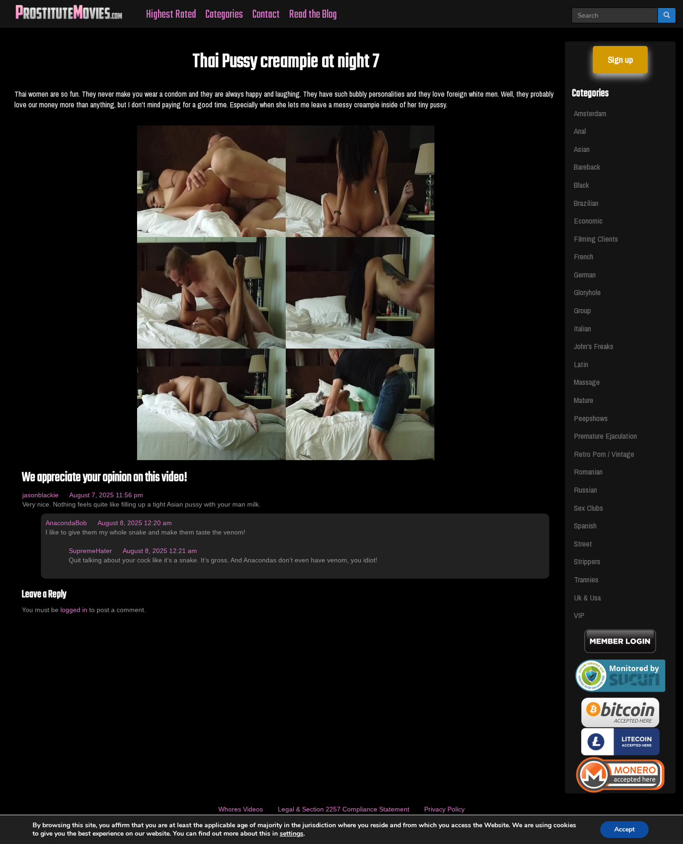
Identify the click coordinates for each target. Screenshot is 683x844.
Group (582, 310)
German (585, 274)
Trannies (586, 579)
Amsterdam (590, 113)
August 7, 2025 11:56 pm (106, 495)
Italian (582, 328)
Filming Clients (596, 238)
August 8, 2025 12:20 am (135, 523)
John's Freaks (593, 346)
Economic (588, 220)
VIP (579, 615)
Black (581, 184)
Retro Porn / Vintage (604, 453)
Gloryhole (587, 292)
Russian (585, 489)
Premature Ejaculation (605, 435)
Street (583, 543)
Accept (624, 829)
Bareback (587, 166)
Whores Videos (240, 809)
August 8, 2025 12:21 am (160, 550)
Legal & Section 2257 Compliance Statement (343, 809)
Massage (587, 381)
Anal (580, 130)
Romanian (588, 471)
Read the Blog (313, 14)
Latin (581, 364)
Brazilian (586, 203)
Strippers (587, 561)
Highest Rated (171, 14)
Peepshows (591, 418)
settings (291, 834)
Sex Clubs (588, 507)
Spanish (585, 525)
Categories (224, 14)
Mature (583, 400)
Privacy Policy (444, 809)
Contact (266, 14)
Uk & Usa (587, 597)
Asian (582, 149)
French (583, 256)
